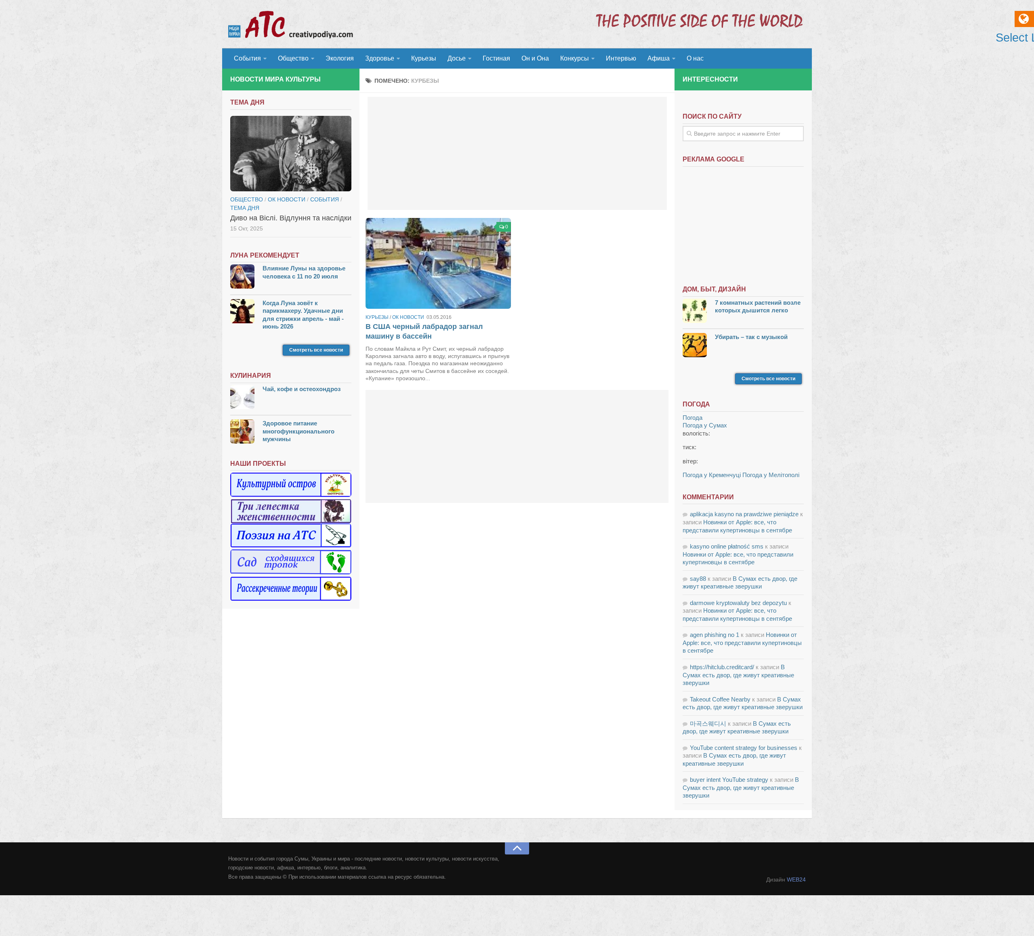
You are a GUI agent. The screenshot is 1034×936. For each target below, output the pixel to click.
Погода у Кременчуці (712, 474)
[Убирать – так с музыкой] (695, 346)
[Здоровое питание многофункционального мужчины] (242, 432)
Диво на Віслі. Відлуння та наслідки (290, 218)
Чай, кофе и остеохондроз (301, 388)
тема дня (244, 208)
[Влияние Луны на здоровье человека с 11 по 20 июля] (242, 277)
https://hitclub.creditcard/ (722, 667)
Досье (457, 58)
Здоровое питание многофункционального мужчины (298, 431)
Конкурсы (574, 58)
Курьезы (423, 58)
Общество (293, 58)
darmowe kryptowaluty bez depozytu (738, 602)
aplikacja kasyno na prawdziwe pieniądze (744, 514)
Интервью (621, 58)
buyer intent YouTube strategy (729, 779)
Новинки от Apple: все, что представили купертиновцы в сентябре (742, 642)
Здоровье (379, 58)
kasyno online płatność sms (726, 546)
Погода (692, 417)
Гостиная (496, 58)
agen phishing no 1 (714, 634)
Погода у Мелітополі (770, 474)
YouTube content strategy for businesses (743, 747)
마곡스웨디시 (708, 723)
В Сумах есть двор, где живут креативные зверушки (738, 675)
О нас (695, 58)
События (247, 58)
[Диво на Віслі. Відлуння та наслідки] (290, 154)
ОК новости (408, 317)
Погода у (705, 425)
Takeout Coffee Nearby (720, 699)
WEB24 (796, 879)
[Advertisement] (517, 153)
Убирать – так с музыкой (751, 336)
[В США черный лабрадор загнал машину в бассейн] (438, 263)
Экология (340, 58)
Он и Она (535, 58)
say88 (698, 578)
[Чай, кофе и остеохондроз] (242, 398)
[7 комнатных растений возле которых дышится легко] (695, 312)
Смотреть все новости (316, 350)
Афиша (658, 58)
